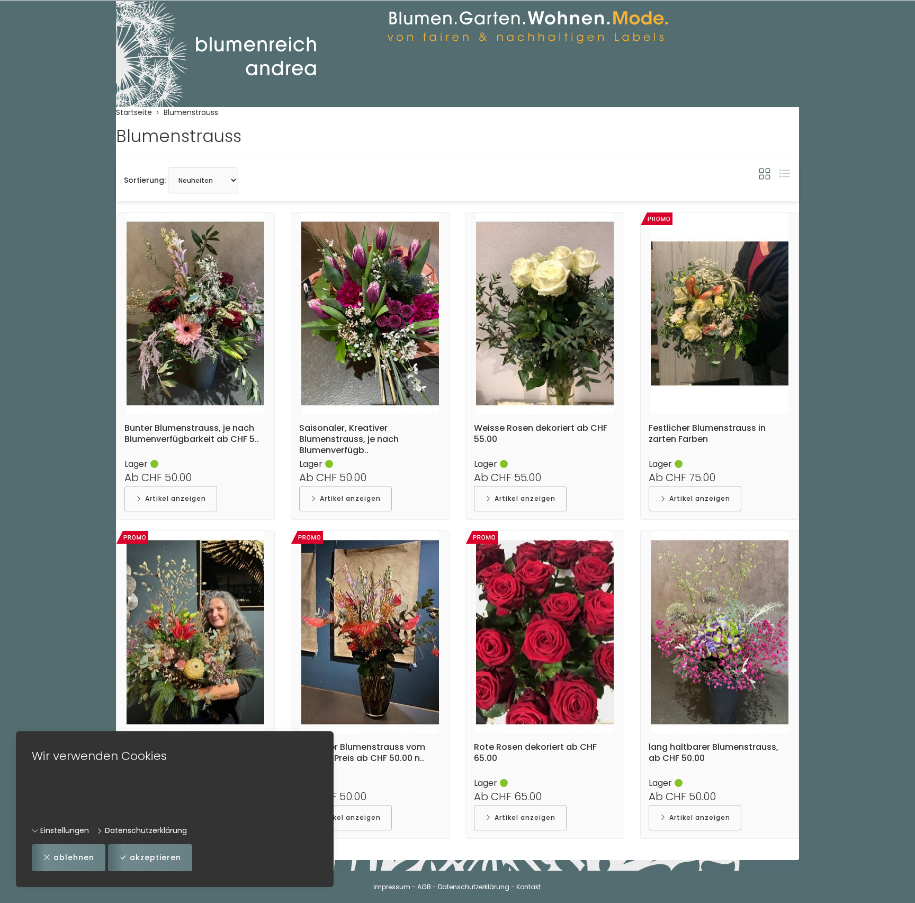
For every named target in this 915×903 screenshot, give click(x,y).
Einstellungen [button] (63, 830)
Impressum (391, 886)
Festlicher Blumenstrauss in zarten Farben (707, 433)
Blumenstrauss (178, 136)
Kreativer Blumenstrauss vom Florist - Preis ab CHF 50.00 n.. (362, 752)
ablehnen (73, 857)
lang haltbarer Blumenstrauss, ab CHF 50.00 (713, 752)
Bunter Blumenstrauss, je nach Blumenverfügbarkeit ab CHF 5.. (191, 433)
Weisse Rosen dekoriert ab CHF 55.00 (540, 433)
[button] (764, 173)
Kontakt (528, 886)
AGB (424, 886)
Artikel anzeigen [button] (175, 498)
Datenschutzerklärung (145, 830)
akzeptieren (155, 857)
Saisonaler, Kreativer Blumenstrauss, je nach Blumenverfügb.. (349, 439)
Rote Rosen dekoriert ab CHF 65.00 (535, 752)
